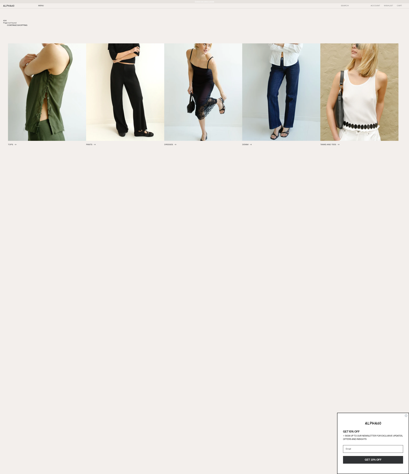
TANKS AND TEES (328, 145)
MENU (41, 6)
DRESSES (168, 145)
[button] (399, 6)
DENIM (245, 145)
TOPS (10, 145)
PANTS (89, 145)
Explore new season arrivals (204, 1)
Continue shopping (17, 25)
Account (375, 6)
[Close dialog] (406, 415)
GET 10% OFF (373, 459)
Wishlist (388, 6)
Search (345, 6)
